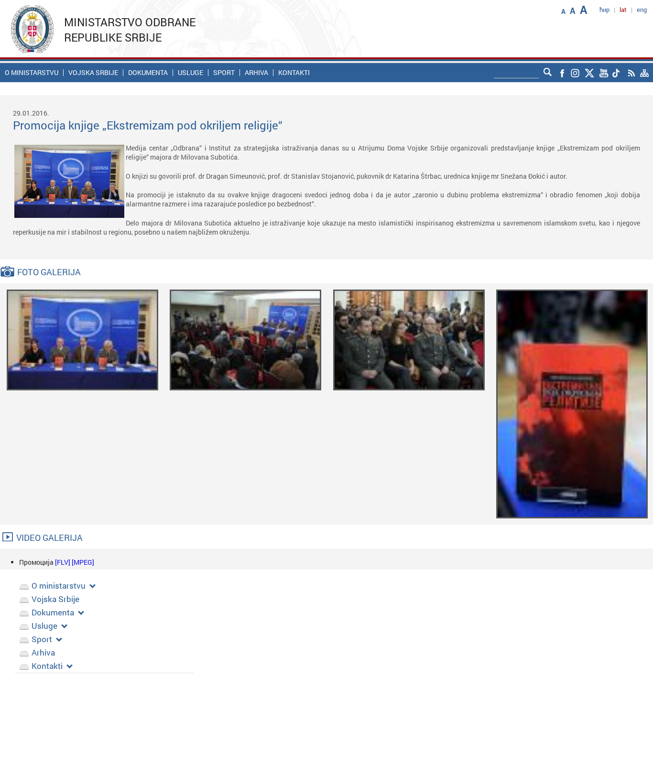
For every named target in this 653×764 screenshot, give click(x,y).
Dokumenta (148, 72)
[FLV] (63, 562)
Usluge (190, 72)
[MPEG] (83, 562)
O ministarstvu (31, 72)
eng (642, 9)
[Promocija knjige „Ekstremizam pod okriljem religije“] (82, 339)
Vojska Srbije (93, 72)
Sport (224, 72)
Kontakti (294, 72)
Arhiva (256, 72)
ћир (604, 9)
